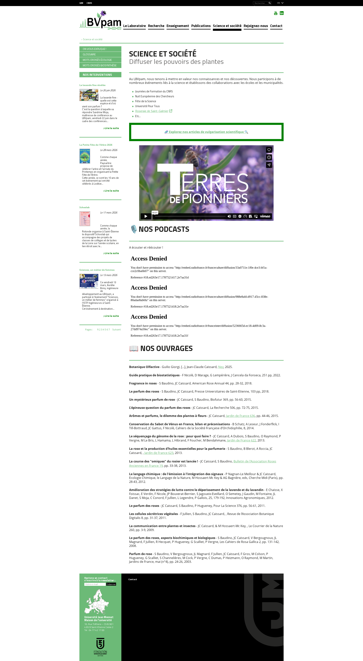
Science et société (227, 25)
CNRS (89, 3)
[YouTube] (276, 13)
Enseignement (178, 25)
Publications (201, 25)
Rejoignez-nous (256, 25)
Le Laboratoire (134, 25)
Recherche (156, 25)
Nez (220, 367)
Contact (276, 25)
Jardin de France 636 (240, 416)
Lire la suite (112, 128)
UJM (81, 3)
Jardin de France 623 (158, 453)
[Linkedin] (282, 13)
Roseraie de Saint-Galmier (151, 111)
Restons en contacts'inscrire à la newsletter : (99, 579)
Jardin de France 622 (241, 440)
